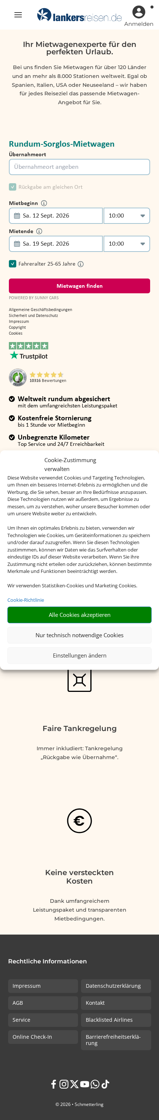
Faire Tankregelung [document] (80, 728)
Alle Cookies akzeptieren (80, 614)
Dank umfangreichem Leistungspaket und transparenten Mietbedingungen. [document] (79, 910)
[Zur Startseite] (79, 14)
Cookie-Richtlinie (25, 600)
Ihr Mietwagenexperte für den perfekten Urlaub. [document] (79, 48)
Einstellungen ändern (79, 655)
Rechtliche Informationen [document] (47, 962)
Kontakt (95, 1002)
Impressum (27, 985)
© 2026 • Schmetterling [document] (79, 1104)
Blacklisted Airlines (109, 1019)
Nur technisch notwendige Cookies (79, 635)
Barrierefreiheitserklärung (113, 1039)
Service (21, 1019)
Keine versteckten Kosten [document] (79, 877)
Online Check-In (32, 1036)
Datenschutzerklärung (113, 985)
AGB (18, 1002)
